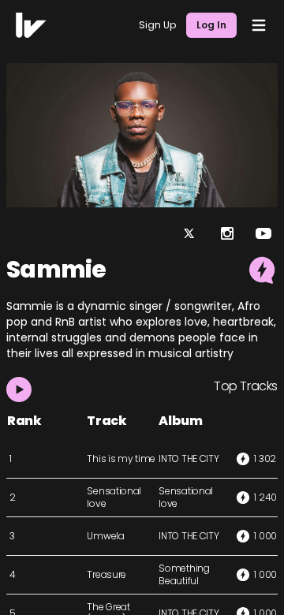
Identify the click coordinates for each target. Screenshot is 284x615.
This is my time (121, 458)
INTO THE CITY (189, 458)
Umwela (105, 535)
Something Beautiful (184, 574)
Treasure (106, 574)
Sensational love (114, 497)
